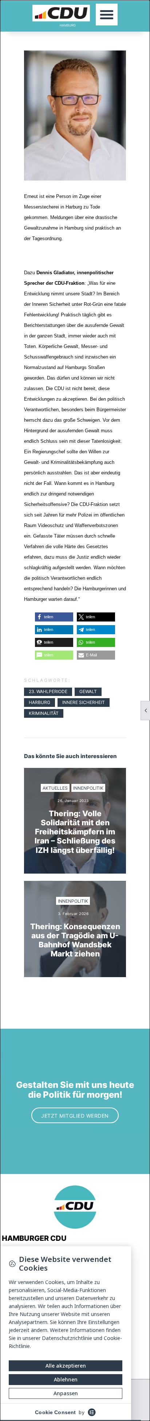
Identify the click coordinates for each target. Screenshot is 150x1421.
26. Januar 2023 (73, 800)
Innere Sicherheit (83, 702)
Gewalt (88, 691)
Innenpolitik (88, 788)
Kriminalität (44, 713)
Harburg (39, 702)
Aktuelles (55, 788)
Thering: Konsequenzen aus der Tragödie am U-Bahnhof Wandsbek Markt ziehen (75, 940)
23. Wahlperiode (48, 691)
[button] (107, 14)
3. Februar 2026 (73, 913)
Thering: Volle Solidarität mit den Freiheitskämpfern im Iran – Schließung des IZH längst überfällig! (75, 832)
